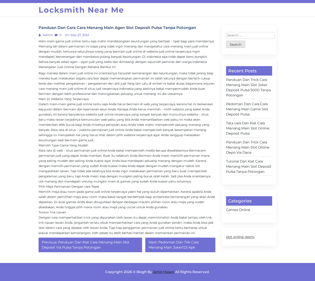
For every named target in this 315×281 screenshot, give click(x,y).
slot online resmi (240, 237)
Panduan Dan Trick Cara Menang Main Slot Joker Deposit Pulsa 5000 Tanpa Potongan (248, 87)
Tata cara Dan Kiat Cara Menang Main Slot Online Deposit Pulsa (247, 128)
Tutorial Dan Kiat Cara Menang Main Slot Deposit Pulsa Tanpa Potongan (249, 166)
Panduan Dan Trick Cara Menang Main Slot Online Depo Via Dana (247, 147)
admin (47, 35)
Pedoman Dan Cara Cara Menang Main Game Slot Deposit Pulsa (247, 109)
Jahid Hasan (163, 272)
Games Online (238, 210)
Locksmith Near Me (81, 10)
